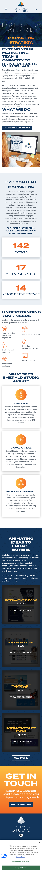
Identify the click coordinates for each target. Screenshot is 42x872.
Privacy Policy (20, 857)
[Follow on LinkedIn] (21, 835)
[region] (21, 856)
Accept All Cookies (21, 868)
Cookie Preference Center (21, 861)
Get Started (21, 804)
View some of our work (17, 128)
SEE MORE (21, 757)
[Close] (39, 842)
